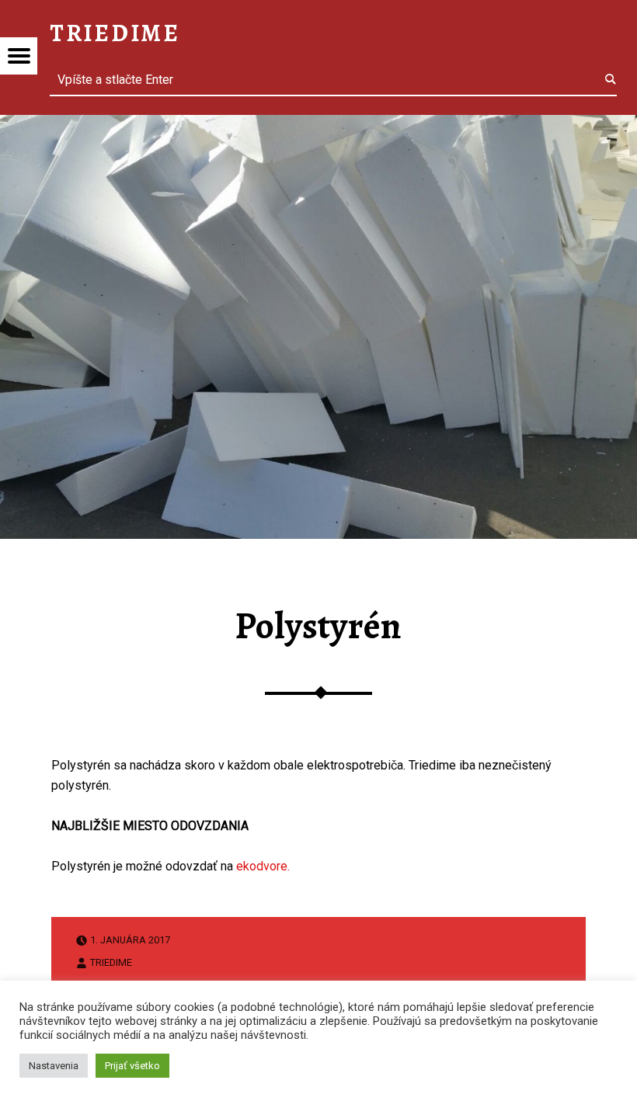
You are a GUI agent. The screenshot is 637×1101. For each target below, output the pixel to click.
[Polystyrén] (318, 124)
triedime (111, 961)
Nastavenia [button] (53, 1065)
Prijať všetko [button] (132, 1065)
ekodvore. (263, 866)
